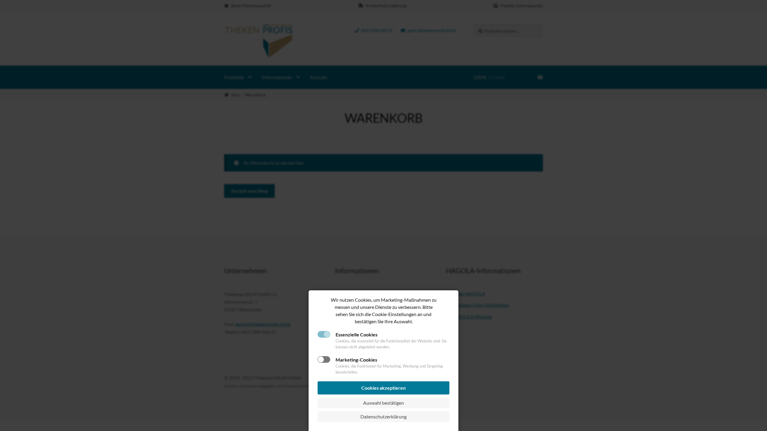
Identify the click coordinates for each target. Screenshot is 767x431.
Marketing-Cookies (356, 359)
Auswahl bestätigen (383, 403)
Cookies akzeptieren (383, 388)
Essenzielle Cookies (357, 334)
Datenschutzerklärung (383, 416)
